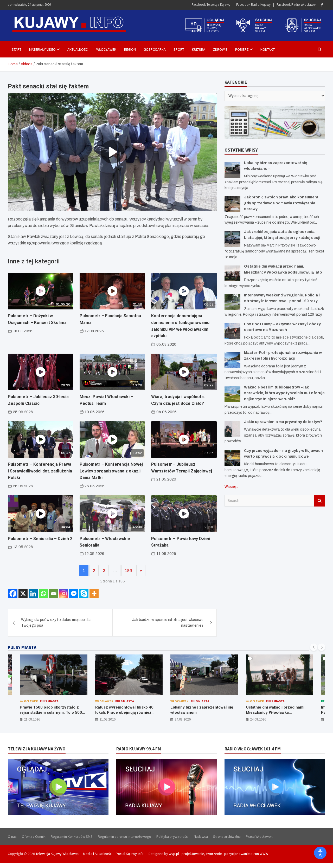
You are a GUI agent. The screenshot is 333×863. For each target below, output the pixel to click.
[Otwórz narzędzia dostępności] (320, 853)
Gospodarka (155, 49)
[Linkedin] (33, 593)
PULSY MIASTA (22, 647)
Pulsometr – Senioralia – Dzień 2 (40, 538)
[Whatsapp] (43, 593)
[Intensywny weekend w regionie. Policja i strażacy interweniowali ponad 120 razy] (232, 302)
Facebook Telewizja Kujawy (211, 4)
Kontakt (267, 49)
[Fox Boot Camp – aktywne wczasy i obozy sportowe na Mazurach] (232, 331)
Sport (179, 49)
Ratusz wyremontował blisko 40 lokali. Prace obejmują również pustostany (49, 712)
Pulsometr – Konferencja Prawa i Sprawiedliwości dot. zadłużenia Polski (40, 471)
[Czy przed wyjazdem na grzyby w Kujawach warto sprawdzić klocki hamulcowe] (232, 458)
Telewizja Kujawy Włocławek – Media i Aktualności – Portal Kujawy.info (90, 853)
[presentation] (313, 647)
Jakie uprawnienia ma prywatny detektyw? (283, 422)
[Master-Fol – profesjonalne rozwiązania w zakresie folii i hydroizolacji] (232, 360)
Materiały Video (42, 49)
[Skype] (83, 593)
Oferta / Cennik (34, 836)
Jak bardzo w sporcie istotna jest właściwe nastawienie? (167, 622)
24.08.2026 (107, 719)
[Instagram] (63, 593)
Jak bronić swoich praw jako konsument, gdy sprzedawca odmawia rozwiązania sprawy (281, 203)
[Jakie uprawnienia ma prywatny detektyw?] (232, 429)
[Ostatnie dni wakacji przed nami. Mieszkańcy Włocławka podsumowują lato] (232, 273)
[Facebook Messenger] (73, 593)
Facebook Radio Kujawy (253, 4)
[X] (23, 593)
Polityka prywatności (172, 836)
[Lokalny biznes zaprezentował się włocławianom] (232, 170)
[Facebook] (322, 5)
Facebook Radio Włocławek (296, 4)
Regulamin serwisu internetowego (124, 836)
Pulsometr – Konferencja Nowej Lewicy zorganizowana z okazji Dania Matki (111, 471)
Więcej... (231, 487)
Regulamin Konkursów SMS (72, 836)
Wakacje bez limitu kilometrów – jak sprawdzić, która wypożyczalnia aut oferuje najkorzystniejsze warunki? (284, 393)
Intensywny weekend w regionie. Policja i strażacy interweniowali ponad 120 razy (276, 712)
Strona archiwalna (227, 836)
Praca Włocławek (259, 836)
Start (16, 49)
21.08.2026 (32, 719)
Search (319, 501)
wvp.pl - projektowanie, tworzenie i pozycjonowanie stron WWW (218, 853)
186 (128, 570)
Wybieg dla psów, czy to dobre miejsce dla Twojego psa (56, 622)
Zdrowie (220, 49)
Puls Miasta (49, 701)
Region (130, 49)
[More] (94, 593)
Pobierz (242, 49)
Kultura (198, 49)
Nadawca (201, 836)
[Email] (53, 593)
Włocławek (106, 49)
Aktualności (77, 49)
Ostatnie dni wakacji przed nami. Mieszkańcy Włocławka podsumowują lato (200, 712)
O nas (12, 836)
